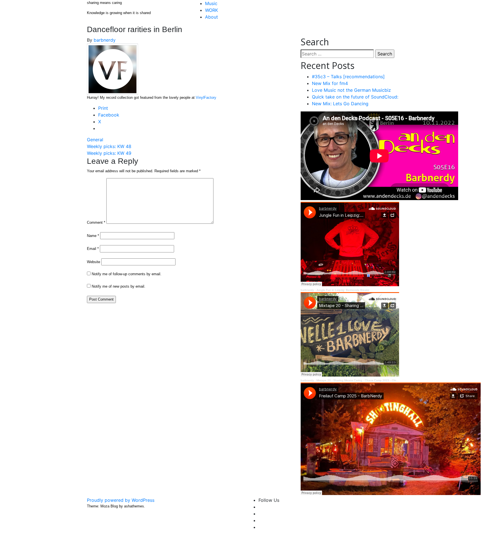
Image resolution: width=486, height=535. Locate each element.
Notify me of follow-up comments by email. (126, 274)
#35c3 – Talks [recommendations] (348, 76)
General (95, 139)
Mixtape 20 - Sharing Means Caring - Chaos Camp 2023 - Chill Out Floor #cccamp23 (371, 380)
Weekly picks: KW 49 (109, 153)
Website (93, 262)
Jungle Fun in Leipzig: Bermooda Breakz (342, 290)
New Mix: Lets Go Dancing (340, 103)
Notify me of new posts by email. (118, 286)
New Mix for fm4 (330, 83)
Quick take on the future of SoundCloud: (355, 97)
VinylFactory (206, 97)
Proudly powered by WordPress (120, 500)
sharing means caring (104, 3)
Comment (96, 222)
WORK (211, 10)
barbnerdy (105, 40)
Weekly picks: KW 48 (109, 146)
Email (93, 249)
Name (93, 236)
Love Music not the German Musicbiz (351, 90)
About (211, 17)
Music (211, 3)
